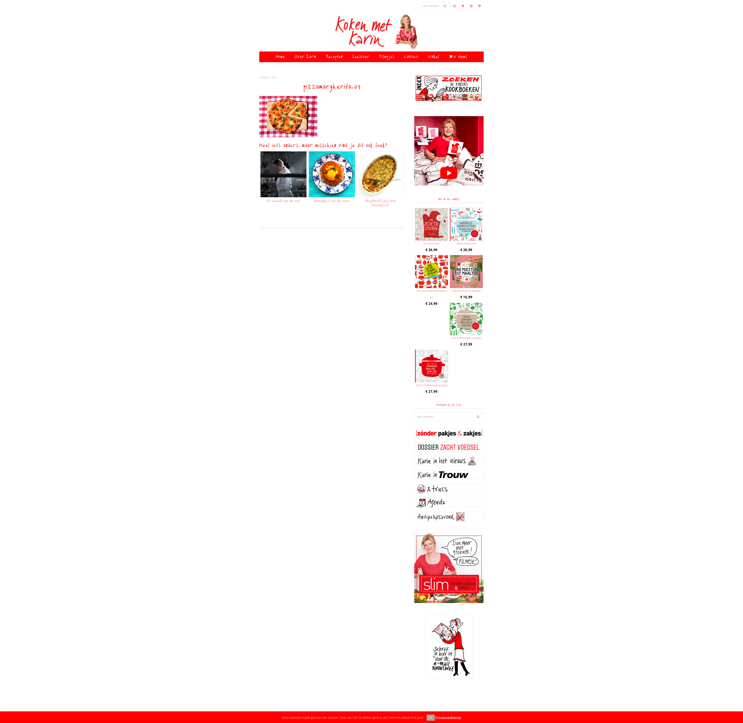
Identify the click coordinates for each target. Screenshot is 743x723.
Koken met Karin (371, 32)
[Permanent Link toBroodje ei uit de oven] (332, 195)
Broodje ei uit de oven (331, 200)
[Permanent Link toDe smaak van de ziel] (283, 195)
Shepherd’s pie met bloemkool (380, 202)
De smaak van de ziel (283, 200)
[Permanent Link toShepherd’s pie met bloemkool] (380, 195)
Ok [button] (430, 717)
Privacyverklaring (448, 717)
